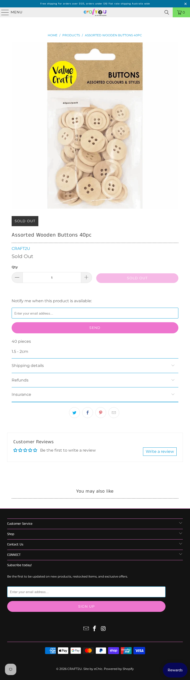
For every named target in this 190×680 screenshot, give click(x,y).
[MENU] (3, 12)
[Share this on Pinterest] (100, 412)
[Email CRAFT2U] (86, 629)
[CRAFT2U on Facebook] (94, 629)
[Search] (166, 12)
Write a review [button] (160, 451)
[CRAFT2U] (95, 12)
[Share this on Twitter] (74, 412)
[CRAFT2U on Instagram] (103, 629)
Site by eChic (92, 669)
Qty (15, 267)
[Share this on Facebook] (87, 412)
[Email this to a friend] (113, 412)
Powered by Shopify (119, 669)
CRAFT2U (21, 248)
